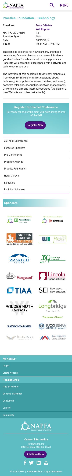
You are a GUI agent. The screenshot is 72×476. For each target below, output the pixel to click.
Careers (6, 407)
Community (8, 415)
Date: (6, 40)
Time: (6, 43)
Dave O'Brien (44, 25)
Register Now (35, 125)
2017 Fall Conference (16, 140)
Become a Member (12, 393)
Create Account (10, 372)
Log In (6, 365)
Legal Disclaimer (53, 471)
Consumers (8, 400)
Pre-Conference (13, 154)
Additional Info (35, 454)
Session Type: (11, 36)
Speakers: (9, 25)
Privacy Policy (34, 471)
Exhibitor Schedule (14, 189)
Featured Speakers (14, 147)
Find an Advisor (11, 386)
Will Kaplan (43, 29)
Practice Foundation (15, 168)
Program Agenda (13, 161)
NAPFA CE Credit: (14, 32)
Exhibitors (9, 182)
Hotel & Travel (11, 175)
